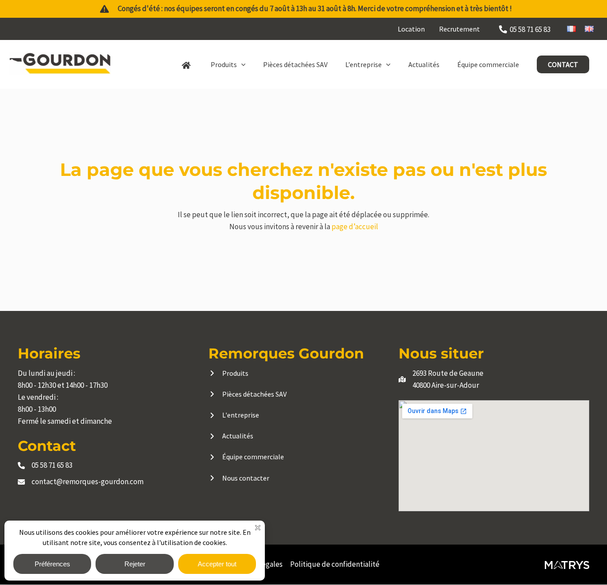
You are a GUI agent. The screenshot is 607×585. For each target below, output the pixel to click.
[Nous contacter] (238, 478)
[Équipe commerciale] (246, 457)
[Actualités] (230, 436)
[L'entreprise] (233, 415)
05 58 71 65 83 (52, 465)
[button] (241, 64)
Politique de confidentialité (334, 564)
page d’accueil (354, 226)
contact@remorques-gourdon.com (88, 481)
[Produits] (228, 373)
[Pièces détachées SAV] (247, 394)
